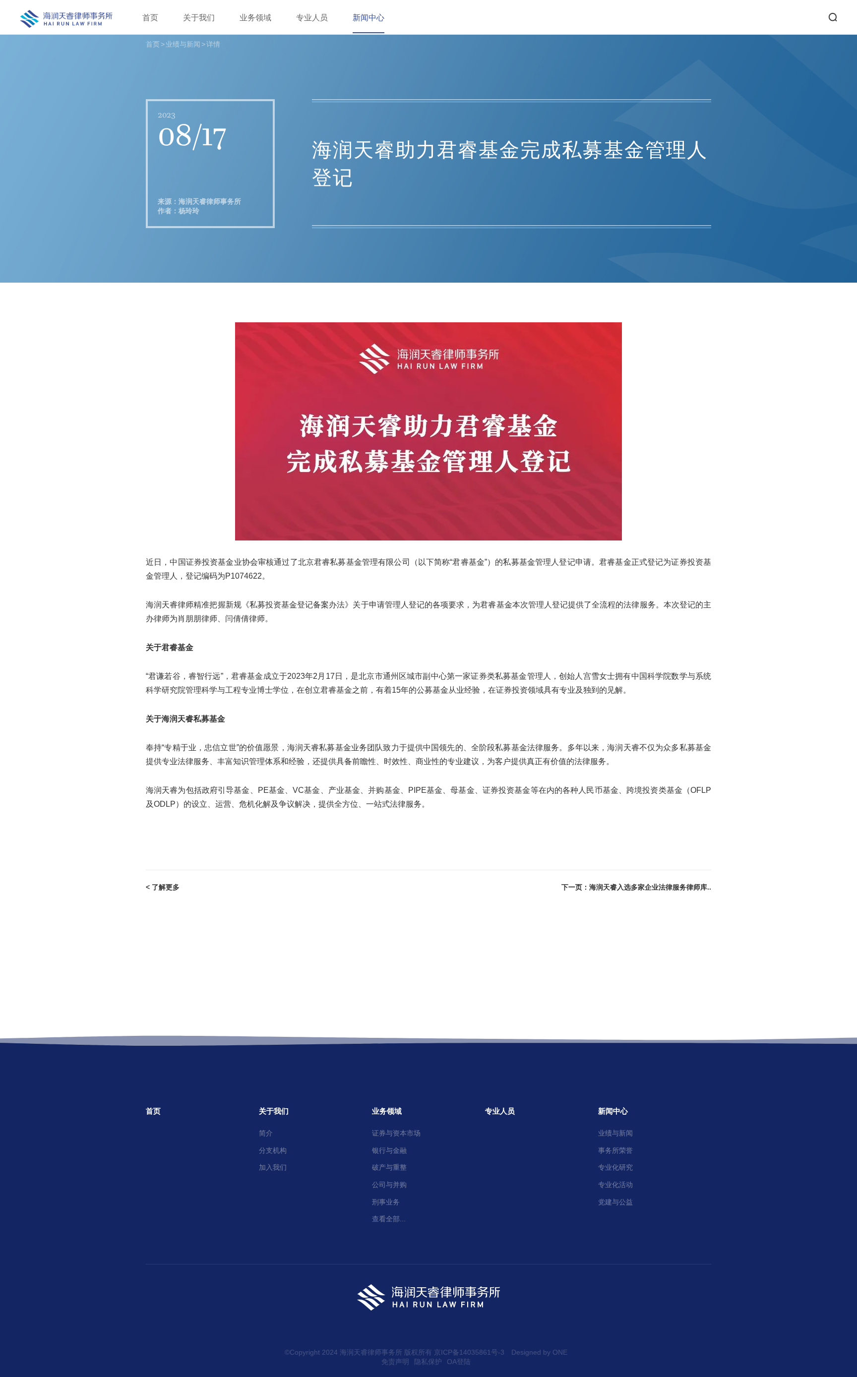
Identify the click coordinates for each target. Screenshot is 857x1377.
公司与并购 (389, 1185)
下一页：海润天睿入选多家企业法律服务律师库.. (636, 887)
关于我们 (199, 17)
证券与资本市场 (396, 1133)
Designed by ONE (539, 1352)
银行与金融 (389, 1150)
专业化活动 (615, 1185)
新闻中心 (368, 17)
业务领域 (255, 17)
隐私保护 (428, 1362)
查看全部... (389, 1219)
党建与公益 (615, 1202)
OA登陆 (459, 1362)
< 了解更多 (163, 887)
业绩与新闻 (183, 44)
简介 (266, 1133)
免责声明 (395, 1362)
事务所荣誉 (615, 1150)
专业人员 (312, 17)
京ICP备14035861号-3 (469, 1352)
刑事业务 (386, 1202)
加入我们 (273, 1167)
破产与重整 (389, 1167)
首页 (150, 17)
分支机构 (273, 1150)
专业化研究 (615, 1167)
